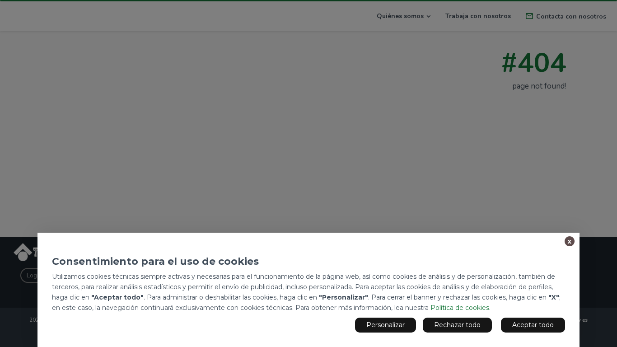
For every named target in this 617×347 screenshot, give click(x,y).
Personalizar (385, 325)
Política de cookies (459, 308)
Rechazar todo (457, 325)
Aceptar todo (533, 325)
